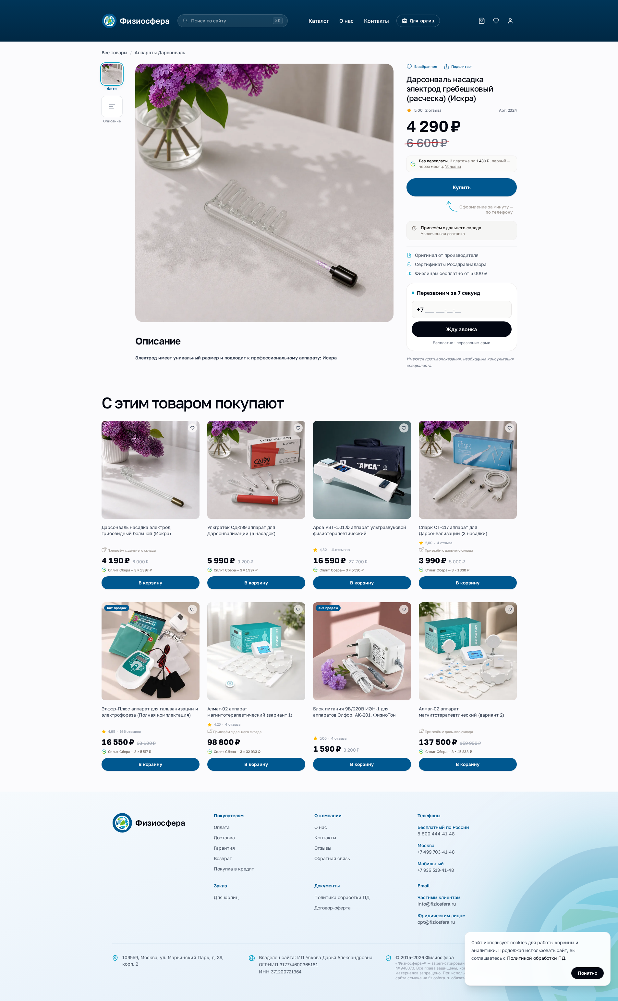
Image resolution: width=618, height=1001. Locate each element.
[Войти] (510, 20)
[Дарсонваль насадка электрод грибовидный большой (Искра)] (151, 505)
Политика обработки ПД (342, 897)
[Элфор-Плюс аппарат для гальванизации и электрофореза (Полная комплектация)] (151, 686)
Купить (462, 187)
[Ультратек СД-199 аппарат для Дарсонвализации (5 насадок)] (256, 505)
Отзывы (322, 848)
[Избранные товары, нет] (496, 20)
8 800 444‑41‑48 (436, 833)
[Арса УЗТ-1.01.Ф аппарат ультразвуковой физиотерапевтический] (362, 505)
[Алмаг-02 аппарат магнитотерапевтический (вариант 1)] (256, 686)
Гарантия (224, 848)
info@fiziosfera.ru (437, 904)
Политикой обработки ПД (536, 958)
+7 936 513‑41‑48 (436, 870)
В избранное (425, 66)
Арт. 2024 (507, 110)
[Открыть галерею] (264, 193)
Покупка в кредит (234, 868)
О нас (346, 21)
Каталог (319, 21)
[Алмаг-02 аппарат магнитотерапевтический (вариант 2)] (468, 686)
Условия (453, 166)
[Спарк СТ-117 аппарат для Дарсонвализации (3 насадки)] (468, 505)
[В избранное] (192, 427)
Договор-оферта (332, 907)
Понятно (587, 973)
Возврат (223, 858)
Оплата (222, 827)
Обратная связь (332, 858)
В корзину (150, 582)
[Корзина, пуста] (481, 20)
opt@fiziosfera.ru (436, 922)
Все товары (114, 52)
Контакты (376, 21)
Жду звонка (461, 329)
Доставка (224, 837)
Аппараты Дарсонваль (160, 52)
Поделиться (461, 66)
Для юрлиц (422, 20)
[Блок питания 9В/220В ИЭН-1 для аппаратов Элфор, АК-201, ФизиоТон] (362, 686)
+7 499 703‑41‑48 (436, 852)
